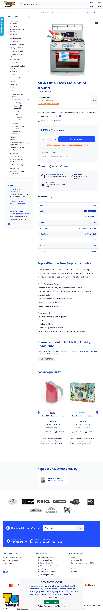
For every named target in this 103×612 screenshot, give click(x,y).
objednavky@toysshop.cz (48, 542)
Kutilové (15, 123)
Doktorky (15, 91)
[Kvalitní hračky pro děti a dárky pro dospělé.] (38, 13)
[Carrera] (59, 502)
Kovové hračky (15, 71)
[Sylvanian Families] (35, 510)
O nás (73, 557)
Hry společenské (16, 60)
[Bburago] (28, 502)
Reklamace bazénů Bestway (81, 566)
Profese (61, 13)
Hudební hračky (15, 63)
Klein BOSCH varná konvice (53, 416)
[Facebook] (4, 572)
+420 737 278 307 (19, 542)
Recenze (74, 572)
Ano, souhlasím (52, 602)
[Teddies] (51, 510)
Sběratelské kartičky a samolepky (17, 143)
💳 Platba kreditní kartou (46, 572)
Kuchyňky (17, 103)
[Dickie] (74, 502)
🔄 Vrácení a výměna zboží (47, 566)
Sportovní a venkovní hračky (17, 149)
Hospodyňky (72, 13)
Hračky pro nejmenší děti (17, 55)
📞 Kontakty (42, 569)
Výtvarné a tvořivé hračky (16, 161)
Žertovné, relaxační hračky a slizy (17, 172)
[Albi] (12, 502)
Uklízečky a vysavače (18, 119)
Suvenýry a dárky (16, 156)
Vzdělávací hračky (16, 165)
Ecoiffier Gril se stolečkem (83, 416)
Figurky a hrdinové (16, 48)
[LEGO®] (90, 502)
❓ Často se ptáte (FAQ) (46, 575)
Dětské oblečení (16, 35)
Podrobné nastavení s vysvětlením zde (51, 606)
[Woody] (67, 510)
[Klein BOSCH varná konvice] (53, 392)
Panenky (13, 81)
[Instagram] (7, 572)
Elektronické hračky (17, 45)
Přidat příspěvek (46, 359)
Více (57, 116)
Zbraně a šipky (15, 168)
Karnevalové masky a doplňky (17, 67)
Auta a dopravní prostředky (15, 22)
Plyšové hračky (15, 84)
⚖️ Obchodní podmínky (46, 563)
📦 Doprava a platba (45, 560)
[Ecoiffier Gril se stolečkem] (83, 392)
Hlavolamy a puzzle (17, 51)
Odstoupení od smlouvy (46, 557)
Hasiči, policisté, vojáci (17, 95)
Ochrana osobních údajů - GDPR (82, 563)
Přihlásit (79, 528)
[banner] (9, 4)
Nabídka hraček (49, 13)
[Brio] (43, 502)
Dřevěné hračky (15, 41)
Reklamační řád (76, 560)
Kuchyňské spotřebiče (89, 13)
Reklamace (75, 569)
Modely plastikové (16, 78)
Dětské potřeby (15, 38)
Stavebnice (14, 153)
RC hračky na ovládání (14, 138)
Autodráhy (14, 26)
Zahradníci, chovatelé (16, 133)
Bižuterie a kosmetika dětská (17, 31)
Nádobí (16, 111)
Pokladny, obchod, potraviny (18, 127)
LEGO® (12, 75)
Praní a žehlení (19, 115)
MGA (94, 100)
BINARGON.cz (95, 605)
